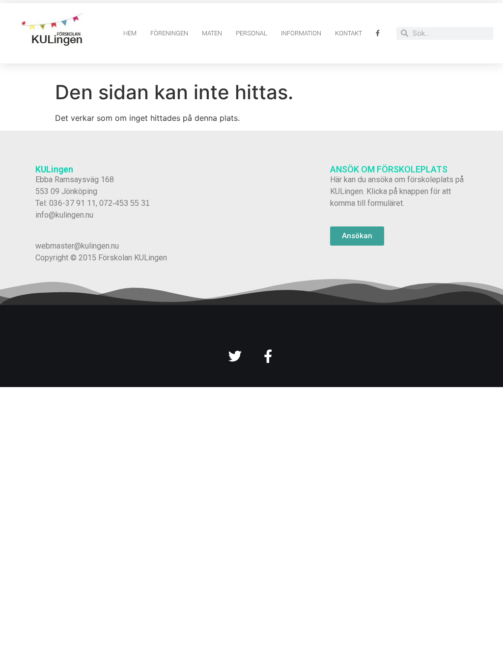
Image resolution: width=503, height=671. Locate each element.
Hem (130, 33)
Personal (251, 33)
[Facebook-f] (268, 356)
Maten (212, 33)
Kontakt (348, 33)
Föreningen (169, 33)
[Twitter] (235, 356)
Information (301, 33)
